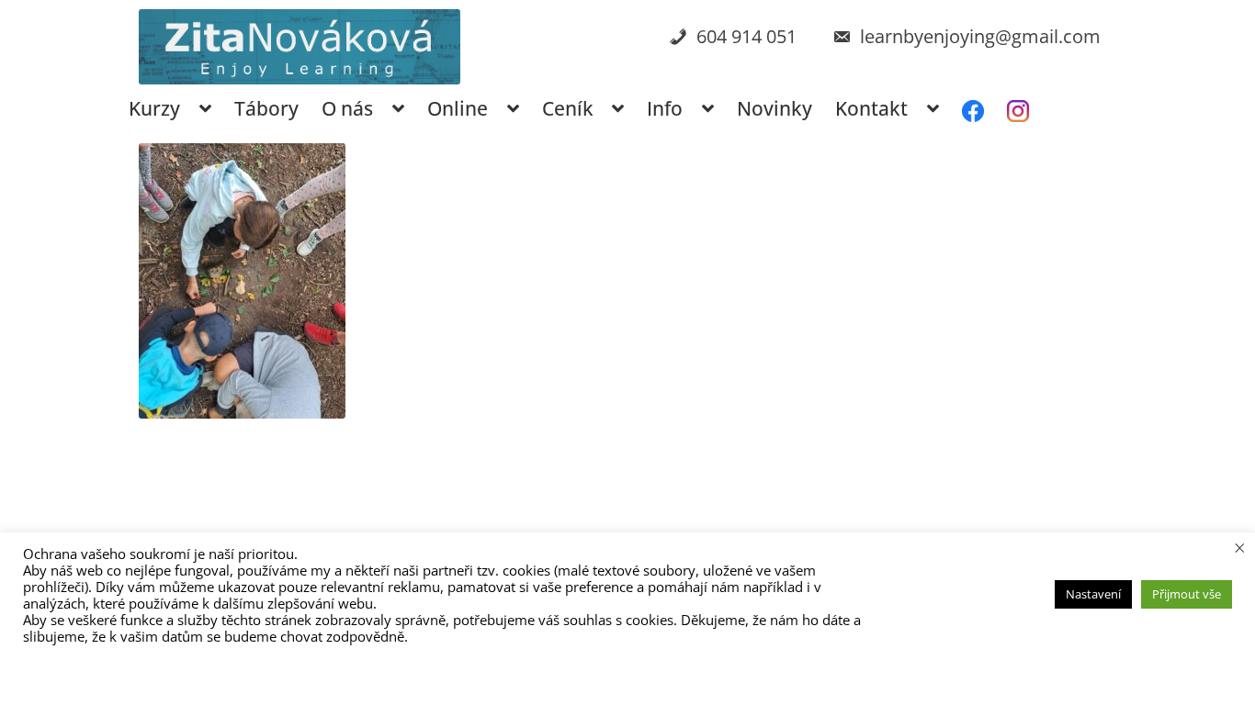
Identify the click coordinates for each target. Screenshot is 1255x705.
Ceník (568, 108)
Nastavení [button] (1093, 594)
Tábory (266, 108)
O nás (347, 108)
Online (457, 108)
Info (665, 108)
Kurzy (154, 108)
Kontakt (871, 108)
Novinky (774, 108)
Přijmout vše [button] (1186, 594)
